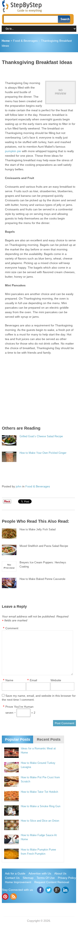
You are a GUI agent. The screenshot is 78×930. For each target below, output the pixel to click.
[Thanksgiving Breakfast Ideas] (60, 92)
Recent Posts (49, 739)
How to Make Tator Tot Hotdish (39, 791)
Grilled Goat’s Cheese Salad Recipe (41, 436)
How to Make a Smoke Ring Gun (40, 806)
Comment (11, 628)
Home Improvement (18, 882)
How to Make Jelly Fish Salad (38, 529)
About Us (60, 873)
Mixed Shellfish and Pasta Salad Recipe (44, 545)
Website (56, 680)
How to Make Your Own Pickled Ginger (43, 452)
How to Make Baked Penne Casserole (42, 579)
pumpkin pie (13, 151)
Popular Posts (17, 739)
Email (33, 680)
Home (6, 40)
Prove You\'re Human (19, 707)
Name (9, 680)
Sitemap (28, 877)
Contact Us (12, 877)
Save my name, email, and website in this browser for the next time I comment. (39, 697)
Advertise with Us (39, 873)
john (18, 486)
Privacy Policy (67, 877)
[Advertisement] (40, 71)
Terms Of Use (46, 877)
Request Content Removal (51, 882)
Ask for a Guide (15, 873)
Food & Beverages (25, 40)
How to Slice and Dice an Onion (40, 820)
